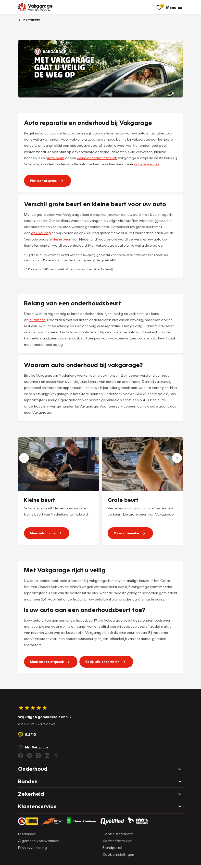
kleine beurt (62, 239)
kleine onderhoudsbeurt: (97, 158)
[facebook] (20, 755)
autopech (37, 319)
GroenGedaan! (85, 821)
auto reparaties (146, 164)
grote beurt (55, 158)
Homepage (31, 19)
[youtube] (29, 755)
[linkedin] (47, 755)
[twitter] (55, 755)
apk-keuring (41, 232)
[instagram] (38, 755)
